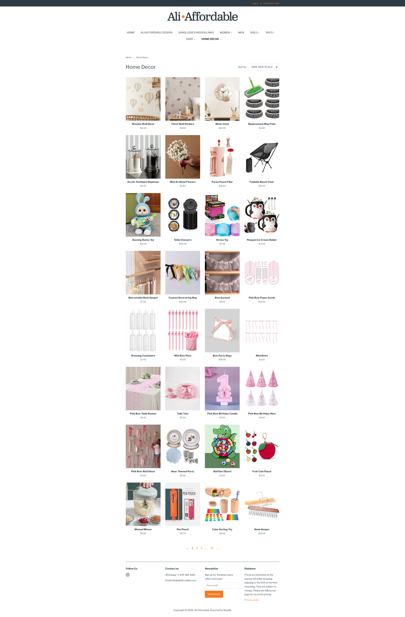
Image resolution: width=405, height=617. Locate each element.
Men (241, 32)
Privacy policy (251, 599)
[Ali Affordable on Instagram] (127, 575)
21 (211, 548)
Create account (271, 3)
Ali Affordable (201, 610)
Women (225, 32)
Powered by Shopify (220, 610)
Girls (254, 32)
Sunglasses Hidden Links (196, 32)
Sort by (242, 66)
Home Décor (210, 39)
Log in (255, 3)
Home (131, 32)
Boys (269, 32)
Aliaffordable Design (156, 32)
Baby (190, 39)
